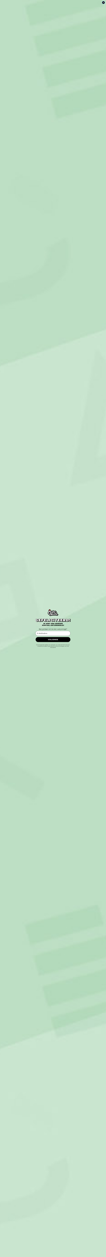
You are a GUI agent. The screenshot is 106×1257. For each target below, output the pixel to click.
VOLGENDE (53, 640)
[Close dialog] (103, 2)
